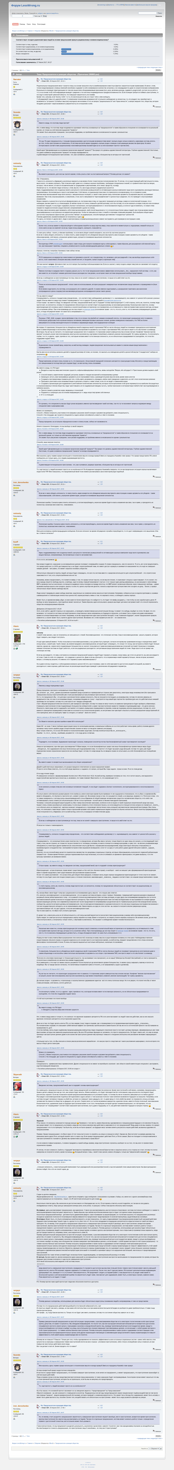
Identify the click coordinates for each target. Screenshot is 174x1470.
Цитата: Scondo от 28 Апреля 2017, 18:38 (50, 428)
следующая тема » (156, 67)
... (25, 70)
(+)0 (101, 79)
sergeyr (16, 675)
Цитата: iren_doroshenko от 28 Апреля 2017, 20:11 (53, 520)
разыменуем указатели (112, 300)
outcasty (17, 163)
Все (28, 70)
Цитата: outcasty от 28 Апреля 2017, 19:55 (50, 489)
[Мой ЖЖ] (17, 649)
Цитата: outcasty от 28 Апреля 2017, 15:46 (50, 118)
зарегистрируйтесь (52, 13)
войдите (40, 13)
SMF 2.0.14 (82, 1464)
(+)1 (101, 541)
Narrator (17, 79)
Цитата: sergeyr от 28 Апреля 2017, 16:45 (50, 266)
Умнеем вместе (130, 5)
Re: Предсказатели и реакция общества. (56, 79)
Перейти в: (144, 1448)
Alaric (16, 626)
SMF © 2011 (87, 1464)
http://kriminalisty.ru (60, 1197)
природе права (89, 309)
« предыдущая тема (143, 67)
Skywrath (17, 1074)
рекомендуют (58, 244)
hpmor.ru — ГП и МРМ (116, 5)
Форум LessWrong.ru (25, 5)
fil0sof (51, 31)
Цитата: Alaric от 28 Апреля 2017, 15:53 (49, 170)
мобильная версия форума (147, 5)
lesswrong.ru (102, 5)
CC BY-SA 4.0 (87, 1462)
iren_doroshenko (21, 482)
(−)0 (101, 81)
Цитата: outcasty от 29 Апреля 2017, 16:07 (50, 1297)
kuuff (15, 542)
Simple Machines (92, 1464)
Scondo (16, 112)
